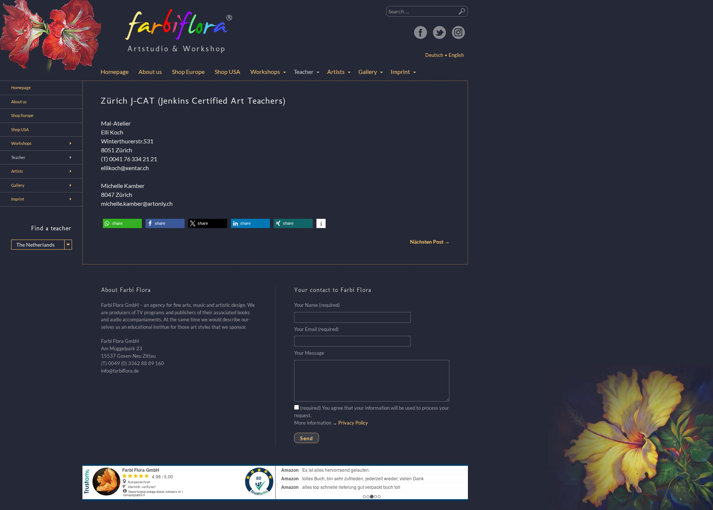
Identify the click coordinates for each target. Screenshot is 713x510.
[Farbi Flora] (179, 24)
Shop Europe (188, 71)
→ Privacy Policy (350, 423)
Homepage (114, 71)
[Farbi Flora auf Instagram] (458, 32)
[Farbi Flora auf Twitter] (439, 32)
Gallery (367, 71)
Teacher (303, 71)
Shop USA (227, 71)
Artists (336, 71)
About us (150, 71)
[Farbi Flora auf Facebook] (420, 32)
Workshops (265, 71)
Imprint (400, 71)
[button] (122, 223)
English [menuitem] (456, 55)
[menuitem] (454, 55)
